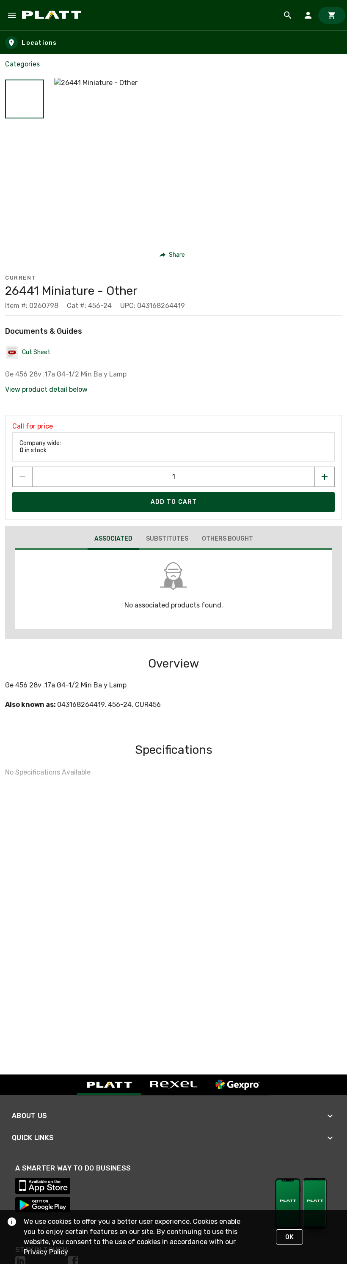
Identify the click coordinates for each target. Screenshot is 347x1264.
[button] (24, 99)
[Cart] (331, 15)
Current (20, 278)
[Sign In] (308, 15)
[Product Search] (288, 15)
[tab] (113, 540)
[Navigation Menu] (12, 15)
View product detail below (46, 389)
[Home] (53, 15)
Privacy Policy (46, 1252)
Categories (22, 64)
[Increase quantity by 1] (324, 476)
